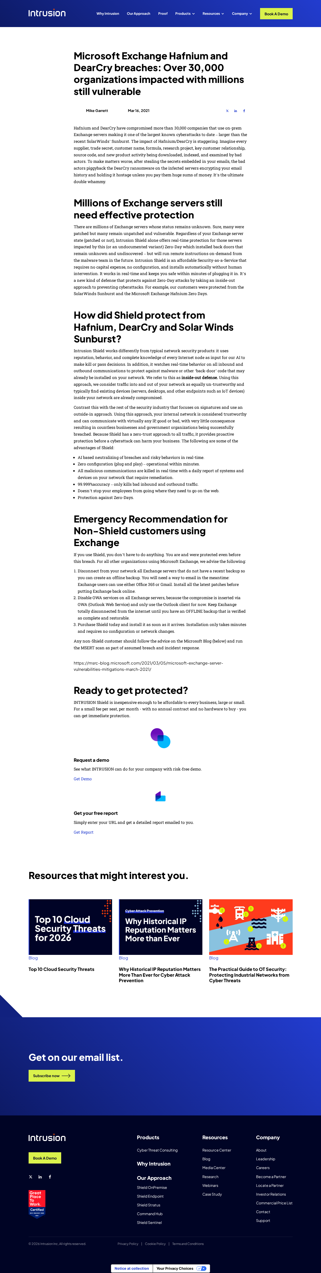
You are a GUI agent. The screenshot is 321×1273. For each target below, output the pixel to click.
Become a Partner (271, 1176)
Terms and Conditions (188, 1244)
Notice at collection (132, 1268)
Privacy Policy (128, 1244)
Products (183, 13)
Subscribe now (46, 1075)
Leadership (265, 1159)
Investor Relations (271, 1194)
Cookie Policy (155, 1244)
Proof (163, 13)
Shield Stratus (148, 1205)
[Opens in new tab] (227, 110)
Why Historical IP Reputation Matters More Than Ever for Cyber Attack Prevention (160, 974)
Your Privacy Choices (174, 1268)
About (261, 1150)
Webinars (210, 1185)
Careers (263, 1167)
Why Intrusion (108, 13)
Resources (211, 13)
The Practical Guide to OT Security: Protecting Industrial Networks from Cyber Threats (249, 974)
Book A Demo (276, 14)
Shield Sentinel (149, 1222)
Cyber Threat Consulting (157, 1150)
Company (240, 13)
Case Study (212, 1194)
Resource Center (216, 1150)
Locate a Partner (270, 1185)
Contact (263, 1211)
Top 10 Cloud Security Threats (61, 969)
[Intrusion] (47, 12)
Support (263, 1220)
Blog (33, 957)
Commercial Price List (274, 1203)
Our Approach (138, 13)
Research (210, 1176)
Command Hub (150, 1213)
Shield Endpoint (150, 1196)
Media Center (213, 1167)
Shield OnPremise (152, 1187)
